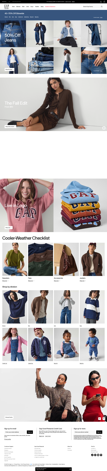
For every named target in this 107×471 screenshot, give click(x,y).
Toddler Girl (20, 16)
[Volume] (104, 419)
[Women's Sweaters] (14, 262)
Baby (42, 6)
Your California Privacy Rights (39, 464)
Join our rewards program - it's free (41, 455)
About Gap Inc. (62, 464)
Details (73, 1)
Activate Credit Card (38, 453)
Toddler (37, 6)
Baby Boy (37, 16)
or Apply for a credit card (39, 457)
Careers (69, 448)
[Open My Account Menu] (101, 1)
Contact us (93, 448)
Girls (27, 6)
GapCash (6, 460)
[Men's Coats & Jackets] (92, 262)
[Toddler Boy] (40, 346)
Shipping (6, 450)
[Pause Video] (104, 128)
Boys (32, 6)
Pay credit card (37, 448)
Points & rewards (37, 450)
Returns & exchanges (8, 452)
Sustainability (55, 464)
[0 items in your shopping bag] (104, 1)
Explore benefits (37, 452)
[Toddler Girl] (14, 346)
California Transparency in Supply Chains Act (27, 465)
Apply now (41, 436)
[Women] (14, 308)
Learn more (48, 436)
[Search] (102, 6)
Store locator (93, 450)
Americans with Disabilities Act (10, 465)
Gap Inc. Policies (40, 465)
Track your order (7, 453)
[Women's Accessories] (66, 262)
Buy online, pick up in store (9, 458)
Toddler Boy (26, 16)
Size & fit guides (7, 457)
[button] (9, 69)
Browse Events (9, 417)
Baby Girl (32, 16)
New (13, 6)
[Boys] (92, 308)
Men (23, 6)
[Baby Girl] (66, 346)
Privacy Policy (17, 464)
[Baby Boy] (92, 346)
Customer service (8, 448)
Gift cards (6, 455)
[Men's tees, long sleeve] (40, 262)
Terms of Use (48, 464)
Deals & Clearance (50, 6)
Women (18, 6)
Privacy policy (7, 439)
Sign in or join (68, 1)
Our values (70, 450)
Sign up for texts (94, 452)
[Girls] (66, 308)
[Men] (40, 308)
